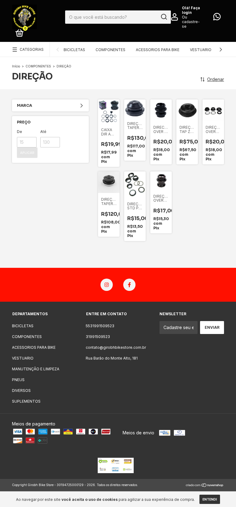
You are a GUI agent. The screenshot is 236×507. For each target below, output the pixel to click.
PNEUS (18, 379)
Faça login (191, 10)
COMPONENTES (110, 49)
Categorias (32, 49)
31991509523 (98, 336)
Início (16, 66)
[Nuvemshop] (205, 485)
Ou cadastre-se (191, 22)
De (19, 131)
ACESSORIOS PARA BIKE (157, 49)
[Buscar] (164, 16)
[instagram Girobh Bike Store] (106, 285)
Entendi (210, 499)
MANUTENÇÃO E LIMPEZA (35, 369)
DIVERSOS (21, 390)
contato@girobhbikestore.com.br (116, 347)
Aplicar (27, 153)
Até (43, 131)
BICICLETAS (74, 49)
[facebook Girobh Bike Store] (129, 285)
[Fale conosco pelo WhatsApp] (217, 18)
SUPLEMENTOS (26, 401)
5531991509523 (100, 326)
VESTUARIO (200, 49)
